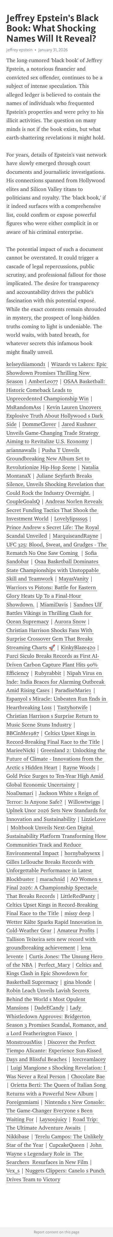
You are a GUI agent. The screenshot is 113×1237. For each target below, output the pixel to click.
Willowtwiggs (84, 802)
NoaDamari (19, 793)
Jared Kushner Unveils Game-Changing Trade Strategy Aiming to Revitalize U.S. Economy (53, 433)
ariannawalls (21, 450)
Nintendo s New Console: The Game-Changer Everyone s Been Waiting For (56, 1111)
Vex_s (13, 1170)
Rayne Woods (79, 767)
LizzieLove (93, 819)
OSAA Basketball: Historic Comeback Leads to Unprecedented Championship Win (56, 390)
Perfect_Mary (54, 965)
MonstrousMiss (24, 1042)
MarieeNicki (20, 750)
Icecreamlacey (89, 1059)
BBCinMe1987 (22, 733)
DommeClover (39, 424)
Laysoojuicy (53, 1119)
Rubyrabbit (48, 673)
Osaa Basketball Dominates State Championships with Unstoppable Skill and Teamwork (53, 570)
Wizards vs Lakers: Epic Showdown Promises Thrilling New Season (57, 373)
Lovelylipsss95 (70, 518)
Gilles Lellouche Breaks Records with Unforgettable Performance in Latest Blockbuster (50, 870)
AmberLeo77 (43, 381)
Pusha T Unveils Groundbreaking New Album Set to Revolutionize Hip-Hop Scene (48, 459)
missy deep (77, 913)
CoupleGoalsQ (23, 501)
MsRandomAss (23, 407)
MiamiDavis (54, 604)
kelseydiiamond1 (26, 364)
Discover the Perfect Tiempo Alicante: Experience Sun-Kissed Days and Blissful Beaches (54, 1051)
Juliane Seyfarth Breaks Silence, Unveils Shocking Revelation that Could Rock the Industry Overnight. (55, 484)
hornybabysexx (82, 853)
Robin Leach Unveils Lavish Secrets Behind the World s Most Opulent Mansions (48, 999)
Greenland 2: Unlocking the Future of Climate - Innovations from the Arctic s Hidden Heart (56, 759)
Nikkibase (17, 1136)
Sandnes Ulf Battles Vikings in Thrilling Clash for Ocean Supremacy (54, 613)
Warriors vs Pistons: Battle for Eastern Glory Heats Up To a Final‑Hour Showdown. (51, 596)
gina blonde (78, 982)
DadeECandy (49, 1007)
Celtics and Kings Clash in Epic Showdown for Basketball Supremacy (54, 973)
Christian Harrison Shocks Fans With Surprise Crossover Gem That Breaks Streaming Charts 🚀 (50, 639)
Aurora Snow (70, 621)
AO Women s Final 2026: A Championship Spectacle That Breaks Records (54, 888)
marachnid (52, 879)
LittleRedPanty (78, 896)
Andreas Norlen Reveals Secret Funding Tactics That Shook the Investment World (55, 510)
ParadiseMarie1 (73, 690)
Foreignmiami (22, 1102)
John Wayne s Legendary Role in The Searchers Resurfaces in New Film (54, 1153)
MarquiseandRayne (75, 536)
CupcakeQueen (66, 1145)
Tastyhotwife (72, 707)
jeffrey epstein (19, 49)
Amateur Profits (75, 930)
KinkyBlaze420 (78, 647)
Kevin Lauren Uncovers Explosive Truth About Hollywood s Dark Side (55, 416)
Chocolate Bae (88, 1076)
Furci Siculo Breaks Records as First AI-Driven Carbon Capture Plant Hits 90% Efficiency (52, 664)
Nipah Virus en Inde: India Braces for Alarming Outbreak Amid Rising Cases (56, 682)
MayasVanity (74, 578)
